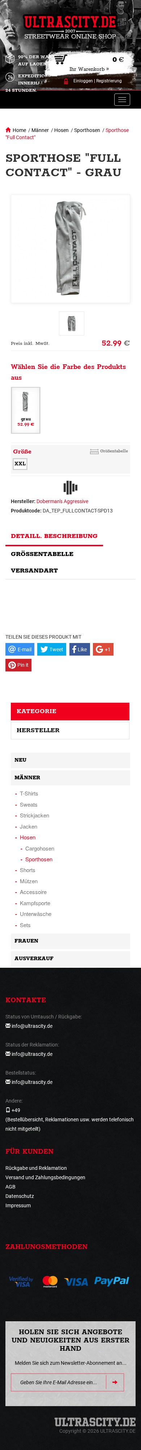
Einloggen (83, 80)
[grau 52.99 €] (25, 409)
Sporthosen (87, 130)
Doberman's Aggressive (62, 501)
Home (19, 130)
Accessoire (33, 891)
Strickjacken (34, 815)
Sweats (29, 804)
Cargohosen (39, 848)
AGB (10, 1187)
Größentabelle (114, 451)
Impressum (18, 1205)
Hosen (61, 130)
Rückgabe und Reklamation (36, 1168)
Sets (25, 925)
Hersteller (38, 730)
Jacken (28, 826)
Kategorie (36, 711)
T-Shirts (29, 793)
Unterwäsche (35, 913)
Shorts (27, 870)
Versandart (34, 571)
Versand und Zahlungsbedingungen (45, 1177)
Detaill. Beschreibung (54, 536)
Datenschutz (19, 1196)
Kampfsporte (35, 903)
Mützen (29, 881)
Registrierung (109, 80)
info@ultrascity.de (32, 1026)
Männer (40, 130)
